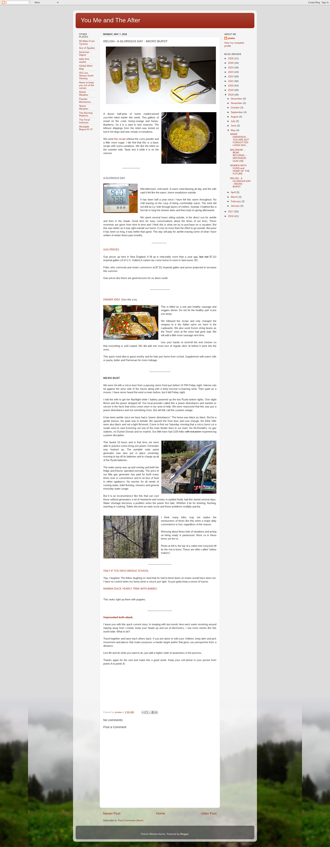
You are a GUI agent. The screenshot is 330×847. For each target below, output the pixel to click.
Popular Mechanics (85, 100)
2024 (231, 67)
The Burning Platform (85, 114)
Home (160, 813)
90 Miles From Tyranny (87, 42)
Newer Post (111, 813)
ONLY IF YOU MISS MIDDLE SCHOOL (126, 570)
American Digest (84, 53)
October (235, 107)
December (237, 98)
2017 (231, 211)
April (233, 192)
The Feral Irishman (84, 121)
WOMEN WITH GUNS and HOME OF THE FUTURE (240, 169)
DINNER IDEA (111, 299)
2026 (231, 58)
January (235, 206)
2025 (231, 63)
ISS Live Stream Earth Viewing (86, 76)
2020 (231, 85)
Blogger (184, 834)
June (234, 125)
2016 (231, 216)
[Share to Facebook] (153, 712)
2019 (231, 90)
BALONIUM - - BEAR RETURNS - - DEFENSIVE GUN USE (238, 155)
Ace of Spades (87, 48)
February (236, 201)
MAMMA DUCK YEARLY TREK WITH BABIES (130, 588)
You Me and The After (110, 20)
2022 (231, 76)
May (233, 130)
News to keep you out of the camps (86, 85)
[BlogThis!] (146, 712)
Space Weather (83, 107)
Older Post (209, 813)
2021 (231, 81)
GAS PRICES (111, 249)
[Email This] (143, 712)
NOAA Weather (83, 93)
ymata (231, 38)
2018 (231, 94)
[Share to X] (149, 712)
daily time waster (84, 60)
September (237, 112)
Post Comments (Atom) (131, 820)
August (235, 116)
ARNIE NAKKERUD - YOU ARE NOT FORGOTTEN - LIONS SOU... (240, 140)
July (233, 121)
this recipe (120, 139)
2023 (231, 72)
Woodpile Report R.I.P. (86, 128)
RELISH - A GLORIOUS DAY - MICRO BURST (240, 182)
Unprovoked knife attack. (118, 617)
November (237, 103)
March (234, 197)
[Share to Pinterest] (156, 712)
